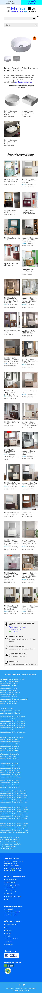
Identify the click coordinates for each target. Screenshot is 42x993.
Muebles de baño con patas (9, 695)
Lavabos (8, 933)
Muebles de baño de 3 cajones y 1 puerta (13, 807)
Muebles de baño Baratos (8, 697)
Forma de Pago (10, 888)
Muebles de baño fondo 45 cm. (10, 744)
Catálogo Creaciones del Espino (10, 713)
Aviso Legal (9, 909)
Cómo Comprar (10, 882)
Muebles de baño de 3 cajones (10, 768)
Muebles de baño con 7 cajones (10, 777)
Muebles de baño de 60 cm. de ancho (12, 719)
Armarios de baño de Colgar (9, 842)
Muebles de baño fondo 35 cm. (10, 739)
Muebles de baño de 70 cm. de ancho (12, 721)
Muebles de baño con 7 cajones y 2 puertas (14, 832)
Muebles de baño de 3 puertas (10, 785)
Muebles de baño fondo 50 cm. (10, 746)
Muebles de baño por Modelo (9, 681)
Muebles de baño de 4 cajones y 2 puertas (14, 823)
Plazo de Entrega (11, 891)
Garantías (9, 894)
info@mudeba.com (16, 629)
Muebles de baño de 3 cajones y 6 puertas (14, 816)
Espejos (8, 927)
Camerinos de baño (6, 848)
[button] (34, 38)
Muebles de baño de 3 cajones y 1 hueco (13, 818)
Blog (7, 899)
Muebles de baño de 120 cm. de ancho (12, 730)
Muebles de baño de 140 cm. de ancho (12, 732)
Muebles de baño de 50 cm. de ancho (12, 717)
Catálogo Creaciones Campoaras (10, 711)
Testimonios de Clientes (13, 896)
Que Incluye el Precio (12, 885)
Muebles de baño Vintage (8, 688)
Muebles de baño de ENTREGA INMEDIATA (14, 699)
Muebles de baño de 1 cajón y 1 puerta (13, 791)
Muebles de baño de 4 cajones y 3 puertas (14, 825)
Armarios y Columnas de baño (10, 839)
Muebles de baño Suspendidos (10, 692)
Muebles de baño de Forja (8, 703)
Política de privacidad (13, 912)
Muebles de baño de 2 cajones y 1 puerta (13, 795)
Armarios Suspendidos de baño (10, 844)
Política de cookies (11, 915)
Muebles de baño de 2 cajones (10, 766)
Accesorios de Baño (12, 939)
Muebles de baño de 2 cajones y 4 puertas (14, 800)
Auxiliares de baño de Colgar (9, 837)
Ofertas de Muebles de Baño (9, 754)
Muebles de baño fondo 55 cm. (10, 748)
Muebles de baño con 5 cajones (10, 772)
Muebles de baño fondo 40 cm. (10, 742)
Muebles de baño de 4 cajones (10, 770)
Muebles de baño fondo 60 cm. (10, 750)
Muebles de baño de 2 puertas (10, 783)
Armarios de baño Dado (8, 846)
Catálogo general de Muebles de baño (12, 679)
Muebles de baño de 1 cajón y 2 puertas (13, 793)
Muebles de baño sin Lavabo (9, 758)
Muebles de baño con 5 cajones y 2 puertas (14, 828)
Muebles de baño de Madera (9, 701)
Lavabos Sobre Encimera (23, 82)
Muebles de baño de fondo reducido (12, 737)
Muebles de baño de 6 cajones (10, 775)
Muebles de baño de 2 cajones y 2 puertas (14, 797)
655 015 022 (22, 627)
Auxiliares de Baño (12, 924)
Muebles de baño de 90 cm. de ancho (12, 725)
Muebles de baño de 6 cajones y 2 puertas (14, 830)
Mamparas (9, 945)
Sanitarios (9, 942)
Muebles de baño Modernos (9, 683)
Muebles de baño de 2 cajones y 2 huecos (13, 802)
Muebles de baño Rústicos (8, 686)
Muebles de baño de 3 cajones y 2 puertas (14, 809)
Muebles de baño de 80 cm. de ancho (12, 723)
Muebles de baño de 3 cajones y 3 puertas (14, 811)
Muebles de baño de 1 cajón (9, 764)
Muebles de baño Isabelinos (9, 690)
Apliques (8, 930)
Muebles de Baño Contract (8, 756)
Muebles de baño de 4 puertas (10, 787)
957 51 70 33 (14, 627)
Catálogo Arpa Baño (6, 709)
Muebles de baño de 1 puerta (9, 780)
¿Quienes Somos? (11, 879)
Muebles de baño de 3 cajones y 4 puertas (14, 814)
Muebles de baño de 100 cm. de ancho (12, 728)
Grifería (8, 936)
